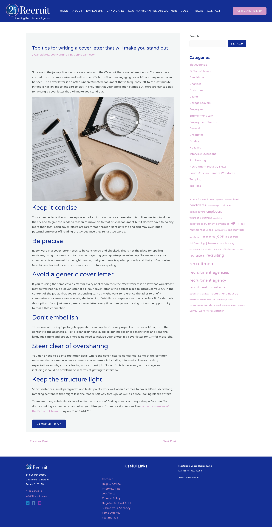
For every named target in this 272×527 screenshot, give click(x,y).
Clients (194, 96)
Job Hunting (59, 54)
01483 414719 (34, 491)
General (195, 128)
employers (214, 212)
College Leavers (200, 103)
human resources (201, 230)
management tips (197, 249)
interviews (221, 230)
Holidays (195, 147)
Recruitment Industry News (208, 166)
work (202, 310)
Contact (213, 10)
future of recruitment (201, 218)
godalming (217, 218)
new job (208, 249)
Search (194, 36)
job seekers (212, 243)
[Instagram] (39, 503)
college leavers (197, 212)
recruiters (197, 255)
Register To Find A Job (117, 503)
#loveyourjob (198, 64)
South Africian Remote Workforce (212, 173)
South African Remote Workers (152, 10)
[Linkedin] (28, 503)
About (77, 10)
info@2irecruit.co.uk (36, 496)
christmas (226, 205)
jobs (220, 236)
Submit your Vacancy (116, 508)
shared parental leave (225, 305)
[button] (189, 11)
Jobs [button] (184, 10)
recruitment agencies (209, 272)
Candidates (115, 10)
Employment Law (201, 115)
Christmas (196, 90)
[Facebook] (34, 503)
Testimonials (110, 517)
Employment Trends (203, 122)
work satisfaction (215, 311)
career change (213, 206)
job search (231, 236)
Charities (195, 84)
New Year (217, 249)
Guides (194, 141)
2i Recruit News (200, 71)
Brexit (236, 199)
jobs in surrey (227, 243)
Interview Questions (203, 154)
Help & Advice (111, 484)
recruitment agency (208, 280)
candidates (198, 205)
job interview (195, 237)
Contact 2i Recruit (49, 423)
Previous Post (37, 441)
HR (233, 224)
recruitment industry (224, 293)
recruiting (215, 255)
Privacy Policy (111, 498)
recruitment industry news (200, 300)
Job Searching (197, 243)
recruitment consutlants (199, 294)
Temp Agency (111, 512)
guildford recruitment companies (209, 223)
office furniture (229, 249)
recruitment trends (201, 305)
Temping (195, 179)
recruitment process (223, 299)
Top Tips (195, 186)
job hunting (236, 230)
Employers (94, 10)
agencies (219, 200)
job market (208, 236)
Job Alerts (108, 493)
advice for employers (202, 199)
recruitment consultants (207, 287)
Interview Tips (111, 488)
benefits (228, 200)
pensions (240, 249)
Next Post (171, 441)
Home (64, 10)
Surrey (193, 310)
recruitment (202, 263)
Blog (199, 10)
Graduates (197, 135)
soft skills (241, 305)
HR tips (241, 224)
